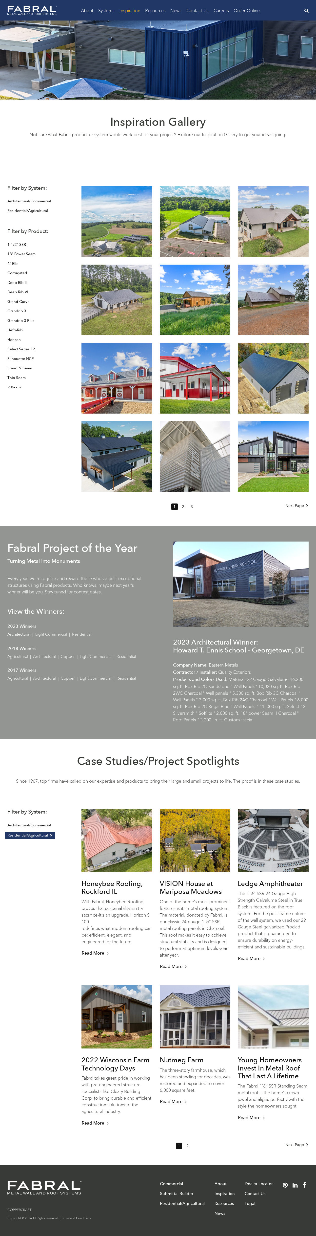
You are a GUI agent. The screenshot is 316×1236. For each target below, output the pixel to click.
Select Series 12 (21, 349)
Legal (250, 1203)
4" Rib (12, 263)
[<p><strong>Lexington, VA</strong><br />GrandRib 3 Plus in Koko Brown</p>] (273, 300)
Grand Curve (18, 301)
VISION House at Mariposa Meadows (191, 887)
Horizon (14, 339)
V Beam (14, 387)
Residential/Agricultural (27, 211)
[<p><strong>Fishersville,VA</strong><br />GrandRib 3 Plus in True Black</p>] (116, 300)
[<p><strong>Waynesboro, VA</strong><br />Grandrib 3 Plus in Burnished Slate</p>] (273, 221)
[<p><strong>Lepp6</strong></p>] (195, 378)
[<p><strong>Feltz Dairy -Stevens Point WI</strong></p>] (116, 378)
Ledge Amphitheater (270, 883)
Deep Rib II (17, 282)
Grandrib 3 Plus (20, 320)
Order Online (247, 10)
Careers (221, 10)
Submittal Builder (176, 1193)
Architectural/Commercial (29, 201)
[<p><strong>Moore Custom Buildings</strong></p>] (116, 456)
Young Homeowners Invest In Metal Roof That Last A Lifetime (270, 1068)
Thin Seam (16, 378)
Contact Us (197, 10)
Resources (155, 10)
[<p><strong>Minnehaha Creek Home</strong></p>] (273, 456)
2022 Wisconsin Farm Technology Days (115, 1064)
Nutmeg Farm (182, 1060)
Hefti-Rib (15, 330)
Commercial (171, 1183)
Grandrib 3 (16, 311)
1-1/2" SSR (16, 244)
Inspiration (129, 10)
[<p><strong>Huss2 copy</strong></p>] (273, 378)
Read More (93, 953)
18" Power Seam (21, 254)
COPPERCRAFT (19, 1209)
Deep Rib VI (17, 292)
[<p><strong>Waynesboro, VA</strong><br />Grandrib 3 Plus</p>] (116, 221)
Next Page (294, 505)
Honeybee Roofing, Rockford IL (111, 887)
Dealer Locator (259, 1183)
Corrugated (17, 273)
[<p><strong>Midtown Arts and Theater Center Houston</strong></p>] (195, 456)
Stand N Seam (19, 368)
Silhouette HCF (20, 358)
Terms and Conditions (76, 1218)
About (87, 10)
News (175, 10)
